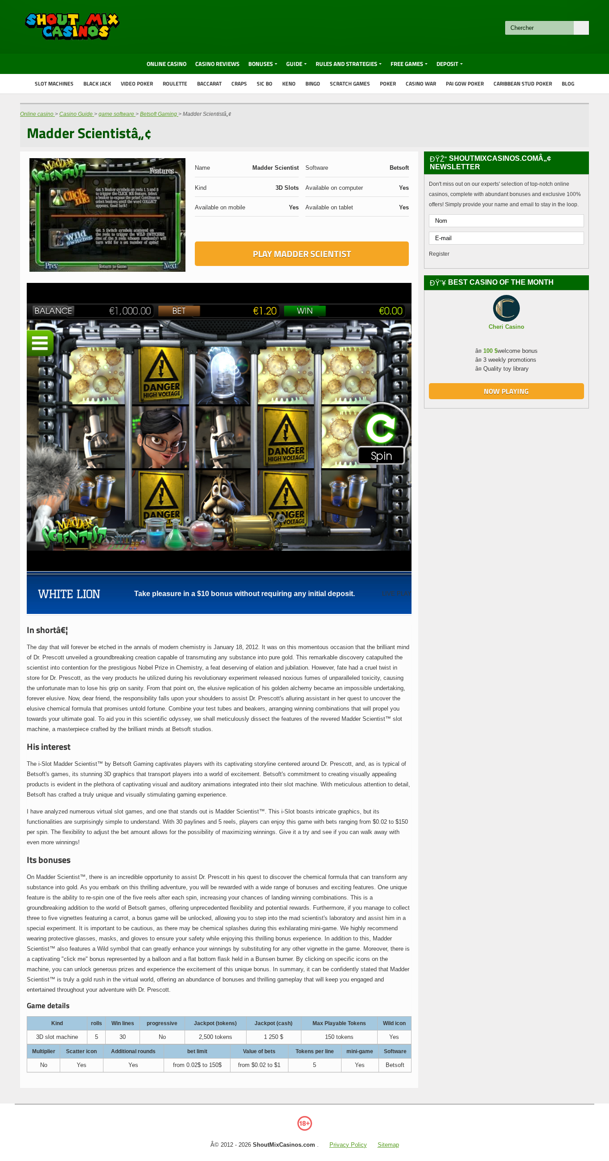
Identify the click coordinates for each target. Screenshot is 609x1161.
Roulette (175, 83)
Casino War (421, 83)
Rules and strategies (346, 63)
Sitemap (388, 1144)
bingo (312, 83)
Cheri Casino (506, 326)
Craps (239, 83)
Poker (388, 83)
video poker (137, 83)
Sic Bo (264, 83)
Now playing (506, 391)
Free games (407, 63)
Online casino (166, 63)
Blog (568, 83)
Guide (294, 63)
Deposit (447, 63)
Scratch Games (350, 83)
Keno (289, 83)
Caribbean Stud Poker (523, 83)
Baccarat (209, 83)
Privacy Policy (348, 1144)
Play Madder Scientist (302, 254)
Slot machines (54, 83)
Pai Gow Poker (465, 83)
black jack (97, 83)
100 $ (490, 350)
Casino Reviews (217, 63)
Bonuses (260, 63)
